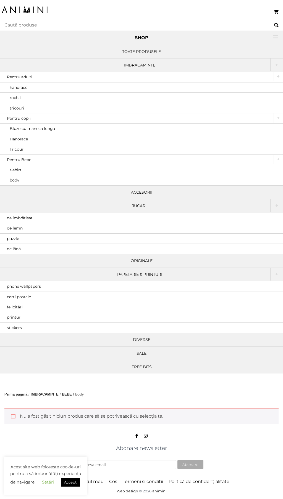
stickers (14, 327)
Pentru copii (19, 118)
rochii (15, 97)
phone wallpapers (24, 286)
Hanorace (19, 139)
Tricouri (17, 149)
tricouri (17, 108)
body (14, 180)
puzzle (13, 238)
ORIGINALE (142, 260)
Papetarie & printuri (139, 274)
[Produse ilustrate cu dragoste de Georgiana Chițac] (25, 14)
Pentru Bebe (19, 159)
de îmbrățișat (20, 217)
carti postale (19, 296)
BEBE (67, 394)
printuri (14, 317)
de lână (14, 248)
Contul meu (90, 481)
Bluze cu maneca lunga (32, 128)
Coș (113, 481)
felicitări (15, 307)
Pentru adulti (19, 76)
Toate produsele (141, 51)
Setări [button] (48, 482)
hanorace (18, 87)
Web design (127, 491)
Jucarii (140, 205)
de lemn (15, 228)
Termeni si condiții (143, 481)
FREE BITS (142, 366)
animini (159, 491)
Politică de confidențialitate (199, 481)
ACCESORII (141, 192)
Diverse (141, 339)
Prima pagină (15, 394)
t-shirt (16, 169)
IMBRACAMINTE (139, 65)
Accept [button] (70, 482)
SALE (141, 353)
